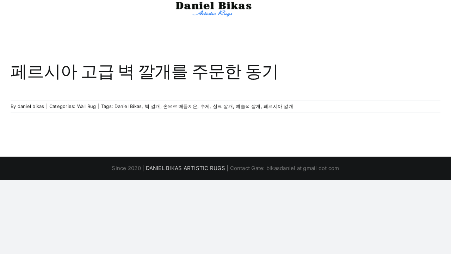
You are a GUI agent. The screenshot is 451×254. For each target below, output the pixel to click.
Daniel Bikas (128, 106)
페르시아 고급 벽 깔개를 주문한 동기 (145, 71)
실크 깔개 (223, 106)
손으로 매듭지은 (180, 106)
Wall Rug (86, 106)
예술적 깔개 (248, 106)
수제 (205, 106)
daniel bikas (31, 106)
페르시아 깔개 (278, 106)
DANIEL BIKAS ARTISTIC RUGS (185, 168)
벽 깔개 (152, 106)
